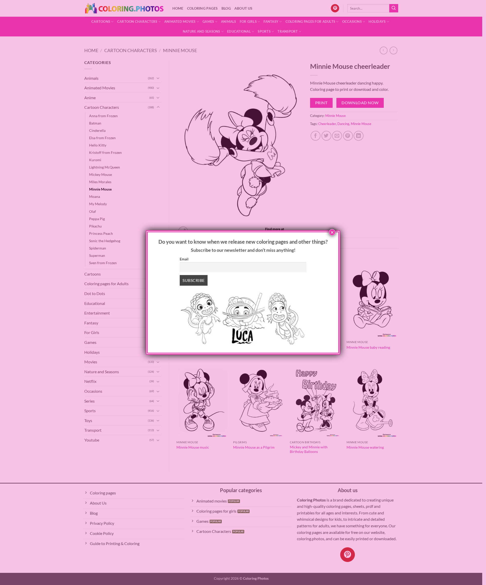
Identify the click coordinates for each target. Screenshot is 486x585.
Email (184, 259)
